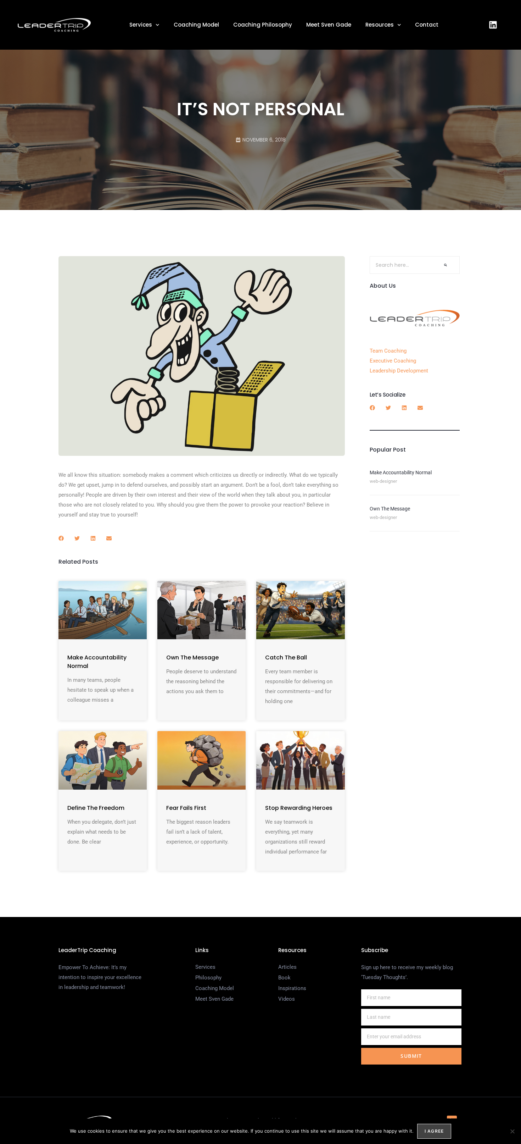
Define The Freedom (95, 808)
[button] (61, 538)
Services (140, 24)
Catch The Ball (286, 657)
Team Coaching (388, 351)
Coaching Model (196, 24)
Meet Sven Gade (328, 24)
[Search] (445, 264)
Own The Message (192, 657)
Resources (379, 24)
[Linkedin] (493, 24)
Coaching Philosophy (262, 24)
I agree (434, 1131)
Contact (426, 24)
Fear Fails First (186, 808)
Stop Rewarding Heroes (298, 808)
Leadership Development (399, 370)
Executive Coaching (393, 361)
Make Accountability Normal (401, 472)
